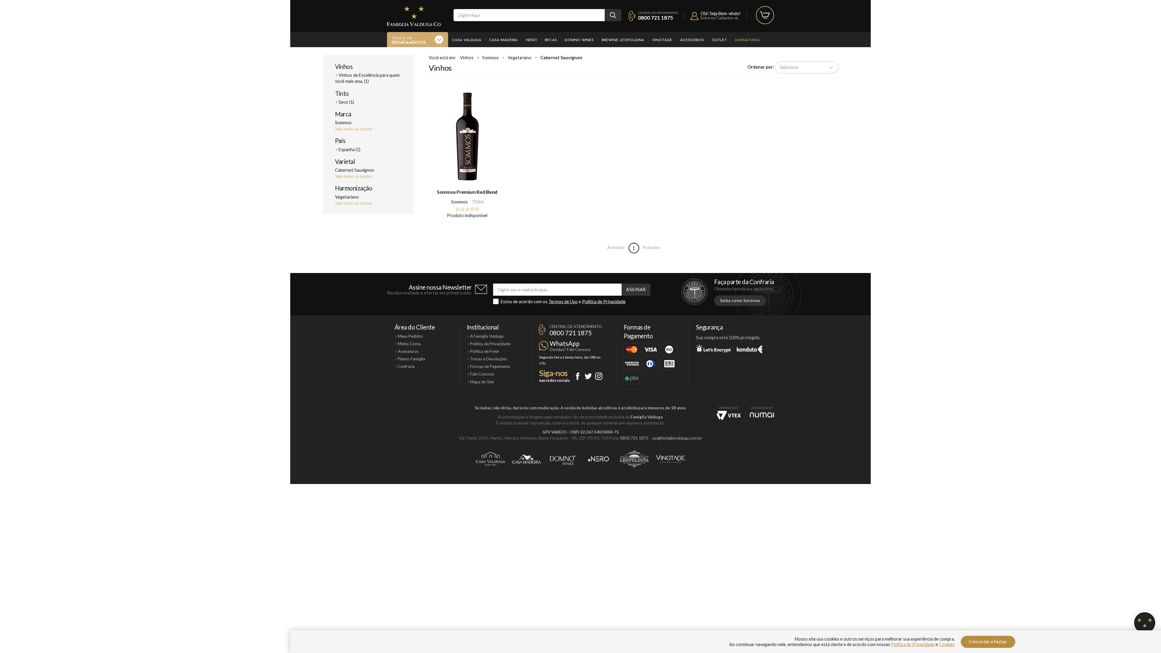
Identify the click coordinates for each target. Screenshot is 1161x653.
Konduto (750, 348)
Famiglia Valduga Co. (414, 16)
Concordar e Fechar (988, 641)
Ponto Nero (598, 459)
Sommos (490, 57)
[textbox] (529, 15)
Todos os (408, 41)
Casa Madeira (503, 40)
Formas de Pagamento (490, 366)
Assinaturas (747, 40)
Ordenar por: (760, 67)
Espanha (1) (349, 149)
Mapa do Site (482, 381)
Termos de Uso (563, 301)
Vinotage (662, 40)
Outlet (719, 40)
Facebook (577, 376)
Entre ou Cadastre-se (719, 17)
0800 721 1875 (655, 18)
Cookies (947, 644)
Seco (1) (346, 102)
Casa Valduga (466, 40)
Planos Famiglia (411, 358)
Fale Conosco (482, 374)
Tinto (342, 93)
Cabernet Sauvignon (561, 57)
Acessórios (692, 40)
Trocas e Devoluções (488, 358)
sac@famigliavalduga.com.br (677, 438)
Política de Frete (484, 351)
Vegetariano (520, 57)
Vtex (729, 415)
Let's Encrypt (713, 348)
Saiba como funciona (740, 300)
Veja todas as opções (353, 128)
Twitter (588, 376)
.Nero (531, 40)
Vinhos (344, 66)
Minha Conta (409, 343)
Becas (551, 40)
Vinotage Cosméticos (670, 459)
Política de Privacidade (604, 301)
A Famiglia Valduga (486, 336)
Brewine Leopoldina (623, 40)
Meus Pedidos (410, 336)
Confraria (406, 366)
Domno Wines (579, 40)
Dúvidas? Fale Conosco (570, 349)
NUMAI (762, 414)
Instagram (599, 376)
